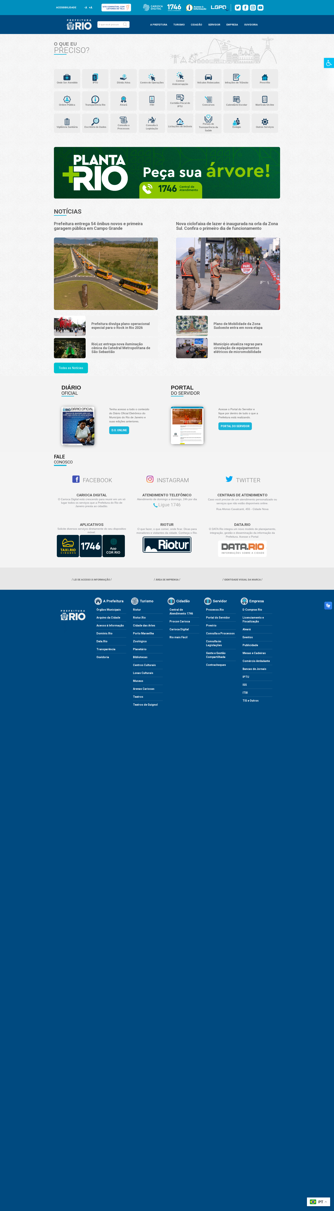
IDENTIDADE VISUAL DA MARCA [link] (242, 579)
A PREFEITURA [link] (158, 24)
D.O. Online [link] (119, 430)
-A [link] (85, 7)
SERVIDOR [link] (214, 24)
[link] (329, 63)
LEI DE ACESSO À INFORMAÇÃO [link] (91, 579)
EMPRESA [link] (232, 24)
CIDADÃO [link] (196, 24)
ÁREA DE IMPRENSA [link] (167, 579)
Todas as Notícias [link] (71, 368)
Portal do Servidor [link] (235, 426)
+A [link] (90, 7)
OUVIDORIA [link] (251, 24)
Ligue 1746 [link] (169, 504)
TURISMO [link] (179, 24)
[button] (125, 24)
